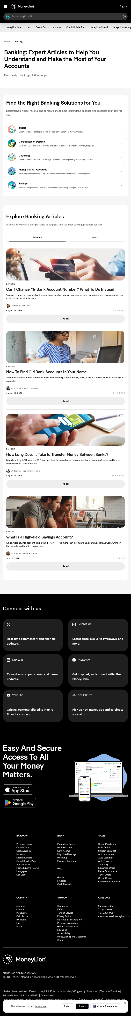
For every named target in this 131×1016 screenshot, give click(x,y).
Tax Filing (103, 864)
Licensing (62, 929)
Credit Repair (105, 878)
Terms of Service (110, 991)
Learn (7, 41)
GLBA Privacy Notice (67, 926)
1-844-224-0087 (106, 912)
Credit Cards (22, 847)
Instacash (21, 854)
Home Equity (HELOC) (27, 867)
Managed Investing (66, 861)
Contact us (62, 906)
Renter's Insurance (107, 871)
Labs (18, 923)
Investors (21, 919)
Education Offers (106, 867)
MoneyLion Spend (66, 844)
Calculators (22, 916)
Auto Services (105, 861)
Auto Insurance (106, 854)
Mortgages (21, 871)
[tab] (37, 237)
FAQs (60, 909)
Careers (20, 909)
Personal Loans (24, 844)
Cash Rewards (64, 884)
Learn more (41, 1006)
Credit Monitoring (107, 844)
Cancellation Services (109, 881)
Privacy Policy (64, 916)
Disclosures (47, 995)
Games (60, 877)
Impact (19, 926)
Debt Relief (104, 847)
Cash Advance (23, 850)
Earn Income (63, 850)
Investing (62, 857)
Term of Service (65, 912)
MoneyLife (21, 912)
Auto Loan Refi (105, 857)
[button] (105, 1006)
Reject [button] (67, 1006)
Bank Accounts (64, 847)
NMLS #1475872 (29, 995)
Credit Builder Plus (26, 861)
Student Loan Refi (107, 850)
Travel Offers (104, 874)
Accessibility (63, 933)
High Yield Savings (66, 854)
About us (21, 906)
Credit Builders (24, 857)
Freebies (61, 880)
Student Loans (23, 864)
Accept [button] (82, 1006)
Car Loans (21, 874)
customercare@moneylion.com (114, 916)
